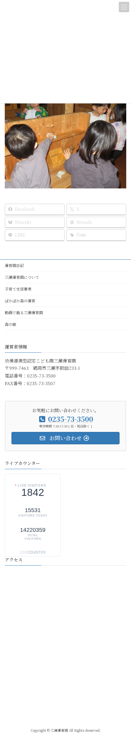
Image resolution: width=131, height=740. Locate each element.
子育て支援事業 (18, 289)
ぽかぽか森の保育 (20, 300)
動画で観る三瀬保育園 (24, 312)
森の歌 (10, 324)
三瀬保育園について (22, 277)
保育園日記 (14, 265)
